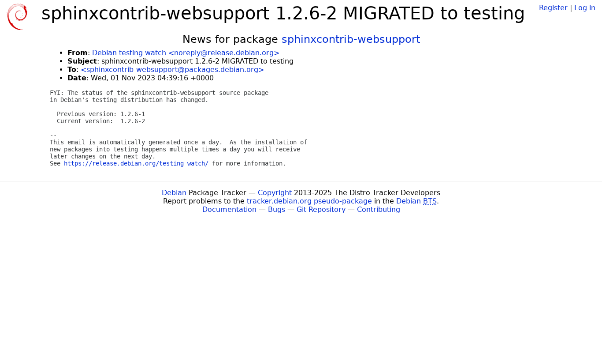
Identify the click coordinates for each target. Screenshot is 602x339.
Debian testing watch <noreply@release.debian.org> (185, 53)
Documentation (229, 209)
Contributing (378, 209)
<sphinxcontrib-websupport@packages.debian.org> (172, 69)
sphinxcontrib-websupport (351, 39)
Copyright (275, 192)
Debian (174, 192)
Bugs (276, 209)
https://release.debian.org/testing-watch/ (136, 163)
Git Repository (321, 209)
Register (553, 8)
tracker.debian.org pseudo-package (309, 201)
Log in (584, 8)
